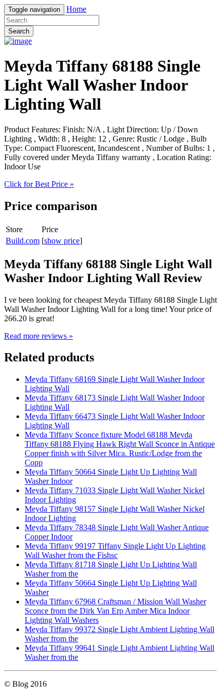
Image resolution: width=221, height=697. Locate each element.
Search (18, 31)
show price (62, 240)
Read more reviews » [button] (38, 336)
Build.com (23, 240)
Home (76, 9)
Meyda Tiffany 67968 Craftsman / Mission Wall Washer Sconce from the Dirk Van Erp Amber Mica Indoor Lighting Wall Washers (115, 610)
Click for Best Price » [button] (39, 184)
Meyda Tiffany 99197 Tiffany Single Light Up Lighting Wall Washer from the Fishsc (115, 551)
